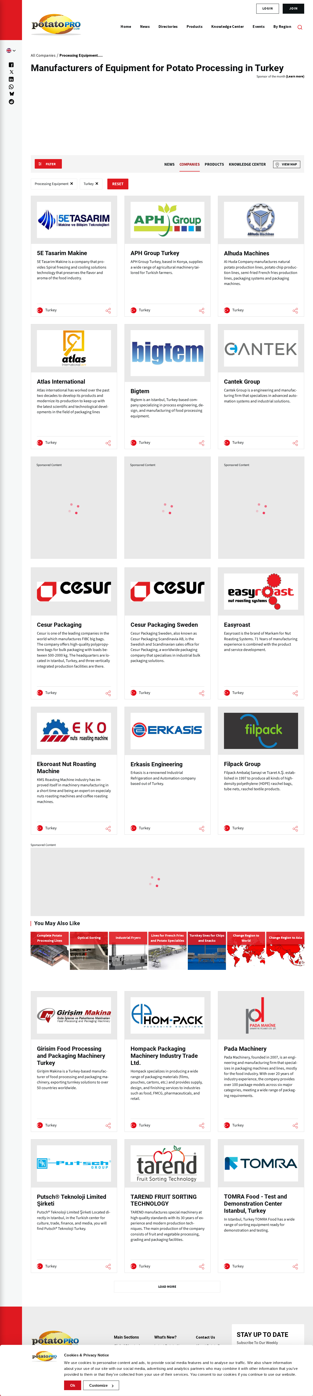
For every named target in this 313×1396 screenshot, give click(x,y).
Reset (117, 184)
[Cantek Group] (261, 386)
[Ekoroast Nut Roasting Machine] (74, 770)
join (293, 8)
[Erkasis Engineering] (168, 770)
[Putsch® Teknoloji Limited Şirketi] (74, 1206)
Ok (72, 1385)
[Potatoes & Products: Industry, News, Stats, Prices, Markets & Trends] (56, 27)
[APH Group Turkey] (168, 256)
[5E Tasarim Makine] (74, 256)
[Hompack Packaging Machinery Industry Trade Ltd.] (168, 1061)
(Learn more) (295, 76)
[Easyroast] (261, 633)
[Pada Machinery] (261, 1061)
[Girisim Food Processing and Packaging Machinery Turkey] (74, 1061)
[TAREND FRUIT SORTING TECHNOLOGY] (168, 1206)
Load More (167, 1286)
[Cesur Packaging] (74, 633)
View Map (289, 164)
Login (267, 8)
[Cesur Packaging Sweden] (168, 633)
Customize (98, 1385)
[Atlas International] (74, 386)
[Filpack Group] (261, 770)
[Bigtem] (168, 386)
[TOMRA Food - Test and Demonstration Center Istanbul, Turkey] (261, 1206)
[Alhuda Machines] (261, 256)
